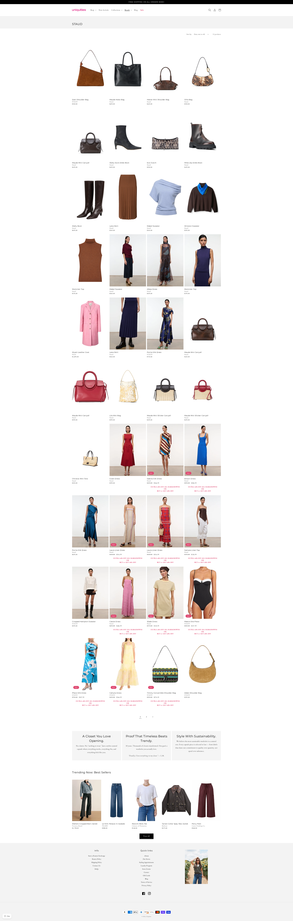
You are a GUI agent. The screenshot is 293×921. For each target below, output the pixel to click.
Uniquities (148, 916)
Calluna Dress (115, 693)
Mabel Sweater (153, 226)
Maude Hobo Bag (117, 100)
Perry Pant (196, 824)
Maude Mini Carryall (80, 163)
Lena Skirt (114, 226)
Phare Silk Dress (79, 693)
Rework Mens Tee (139, 824)
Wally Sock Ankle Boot (119, 163)
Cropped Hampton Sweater (84, 621)
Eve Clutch (151, 163)
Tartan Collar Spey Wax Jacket (175, 824)
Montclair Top (78, 289)
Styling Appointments (146, 862)
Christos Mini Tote (80, 479)
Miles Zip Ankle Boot (193, 163)
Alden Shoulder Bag (193, 693)
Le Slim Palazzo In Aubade (113, 824)
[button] (93, 10)
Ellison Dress (190, 479)
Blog (146, 878)
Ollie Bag (188, 100)
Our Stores (146, 859)
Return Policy (96, 859)
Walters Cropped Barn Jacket (85, 824)
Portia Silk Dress (154, 352)
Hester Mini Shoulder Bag (158, 100)
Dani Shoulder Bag (80, 100)
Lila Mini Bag (115, 415)
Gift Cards (146, 875)
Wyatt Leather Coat (80, 352)
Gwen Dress (115, 479)
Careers (146, 872)
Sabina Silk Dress (154, 479)
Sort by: (189, 34)
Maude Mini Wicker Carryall (159, 415)
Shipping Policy (96, 862)
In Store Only (127, 157)
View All (146, 836)
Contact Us (96, 865)
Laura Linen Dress (117, 550)
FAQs (97, 869)
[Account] (214, 10)
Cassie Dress (115, 621)
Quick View (90, 94)
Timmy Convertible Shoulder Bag (161, 693)
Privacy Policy (146, 885)
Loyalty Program (146, 865)
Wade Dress (152, 621)
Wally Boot (77, 226)
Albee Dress (152, 289)
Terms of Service (146, 882)
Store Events (146, 869)
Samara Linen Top (192, 550)
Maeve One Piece (191, 621)
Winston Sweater (191, 226)
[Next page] (152, 716)
